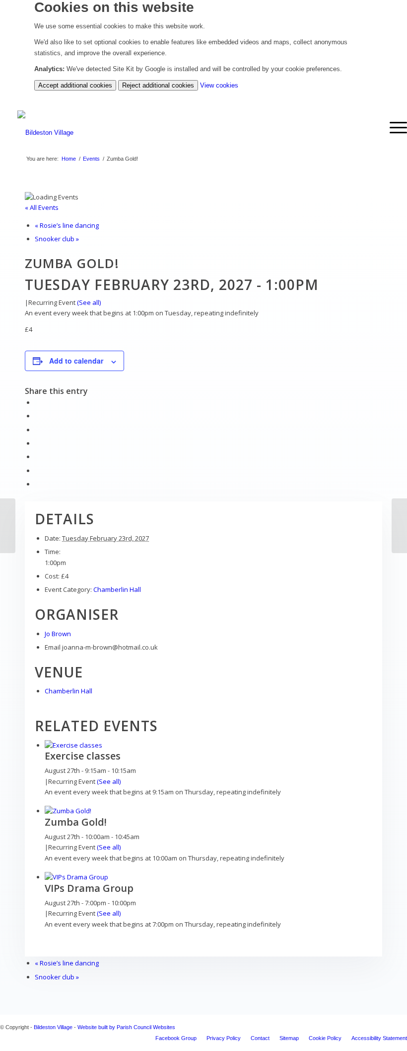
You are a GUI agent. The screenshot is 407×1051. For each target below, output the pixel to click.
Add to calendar (76, 361)
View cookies (219, 85)
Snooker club (57, 238)
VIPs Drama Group (89, 888)
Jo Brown (58, 633)
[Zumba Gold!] (7, 525)
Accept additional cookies (75, 85)
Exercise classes (83, 756)
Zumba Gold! (76, 822)
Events (91, 159)
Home (69, 159)
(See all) (89, 302)
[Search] (370, 127)
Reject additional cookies (158, 85)
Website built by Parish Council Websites (126, 1027)
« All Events (42, 207)
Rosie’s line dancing (67, 225)
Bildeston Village (53, 1027)
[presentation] (73, 745)
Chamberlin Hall (117, 589)
